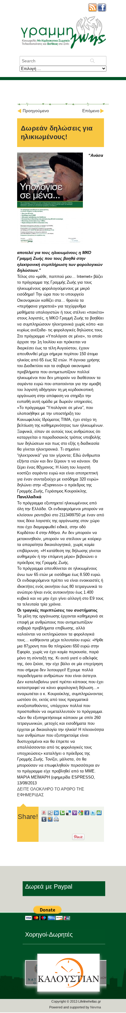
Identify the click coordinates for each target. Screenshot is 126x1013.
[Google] (80, 813)
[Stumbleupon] (99, 813)
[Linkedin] (56, 813)
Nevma (95, 1007)
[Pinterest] (44, 813)
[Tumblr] (44, 820)
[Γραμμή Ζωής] (63, 49)
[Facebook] (86, 813)
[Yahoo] (74, 813)
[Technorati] (62, 813)
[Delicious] (68, 813)
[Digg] (50, 813)
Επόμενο (90, 110)
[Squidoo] (50, 820)
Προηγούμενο (36, 110)
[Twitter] (93, 813)
